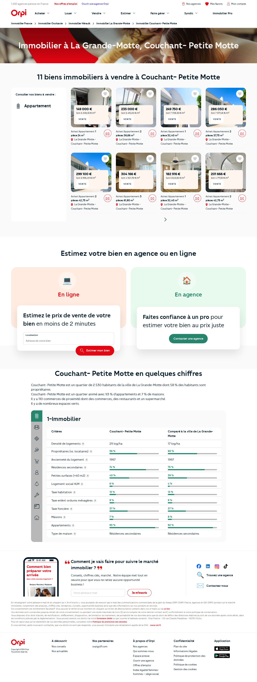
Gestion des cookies (185, 669)
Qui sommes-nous (143, 651)
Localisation (32, 335)
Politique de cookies (185, 664)
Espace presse (141, 655)
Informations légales (185, 651)
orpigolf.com (99, 646)
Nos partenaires (102, 641)
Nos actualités (60, 651)
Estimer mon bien (98, 350)
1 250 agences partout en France (29, 3)
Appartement (37, 105)
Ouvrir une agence (143, 660)
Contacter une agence (188, 338)
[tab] (36, 416)
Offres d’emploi (142, 665)
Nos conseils (59, 646)
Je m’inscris (139, 592)
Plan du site (180, 646)
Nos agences (140, 646)
